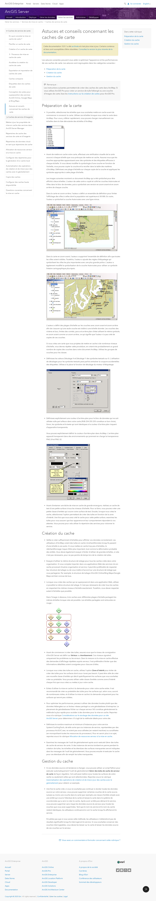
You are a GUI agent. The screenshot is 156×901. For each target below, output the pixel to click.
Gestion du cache (53, 76)
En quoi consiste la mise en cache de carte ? (20, 37)
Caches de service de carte (56, 22)
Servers (36, 4)
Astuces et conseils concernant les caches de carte (19, 109)
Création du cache (54, 73)
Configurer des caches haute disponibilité (17, 183)
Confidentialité (42, 896)
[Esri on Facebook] (121, 870)
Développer (94, 17)
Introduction (21, 17)
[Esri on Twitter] (117, 870)
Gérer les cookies (55, 896)
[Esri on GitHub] (125, 870)
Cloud (54, 4)
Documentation (11, 890)
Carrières (83, 871)
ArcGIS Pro (46, 871)
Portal (28, 4)
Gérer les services (65, 17)
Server (7, 875)
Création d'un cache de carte (20, 49)
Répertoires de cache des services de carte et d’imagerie (18, 134)
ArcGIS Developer (49, 882)
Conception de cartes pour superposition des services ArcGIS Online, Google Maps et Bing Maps (20, 96)
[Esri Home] (121, 862)
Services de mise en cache (32, 22)
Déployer (33, 17)
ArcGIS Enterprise (14, 3)
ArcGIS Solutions (49, 886)
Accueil (9, 17)
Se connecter (135, 4)
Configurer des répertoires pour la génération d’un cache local (18, 159)
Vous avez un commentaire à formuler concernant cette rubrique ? (91, 840)
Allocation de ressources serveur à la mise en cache (19, 151)
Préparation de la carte (55, 69)
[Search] (125, 3)
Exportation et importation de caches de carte (20, 72)
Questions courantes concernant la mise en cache (19, 191)
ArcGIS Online (48, 867)
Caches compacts (16, 79)
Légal (66, 896)
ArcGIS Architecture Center (53, 890)
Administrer (81, 17)
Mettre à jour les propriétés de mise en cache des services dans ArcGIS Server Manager (19, 125)
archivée (75, 46)
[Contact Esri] (129, 870)
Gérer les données (47, 17)
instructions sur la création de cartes (84, 94)
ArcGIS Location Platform (52, 878)
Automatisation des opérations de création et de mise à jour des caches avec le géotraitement (19, 169)
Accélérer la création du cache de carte (18, 63)
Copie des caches (13, 177)
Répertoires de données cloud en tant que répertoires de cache (19, 143)
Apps (61, 4)
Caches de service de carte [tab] (19, 31)
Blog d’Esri (83, 875)
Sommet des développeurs (90, 882)
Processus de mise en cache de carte (19, 55)
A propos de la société (88, 867)
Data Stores (46, 4)
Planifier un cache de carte (19, 44)
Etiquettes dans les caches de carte (19, 85)
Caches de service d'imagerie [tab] (20, 117)
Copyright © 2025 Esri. (13, 896)
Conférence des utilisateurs (90, 878)
